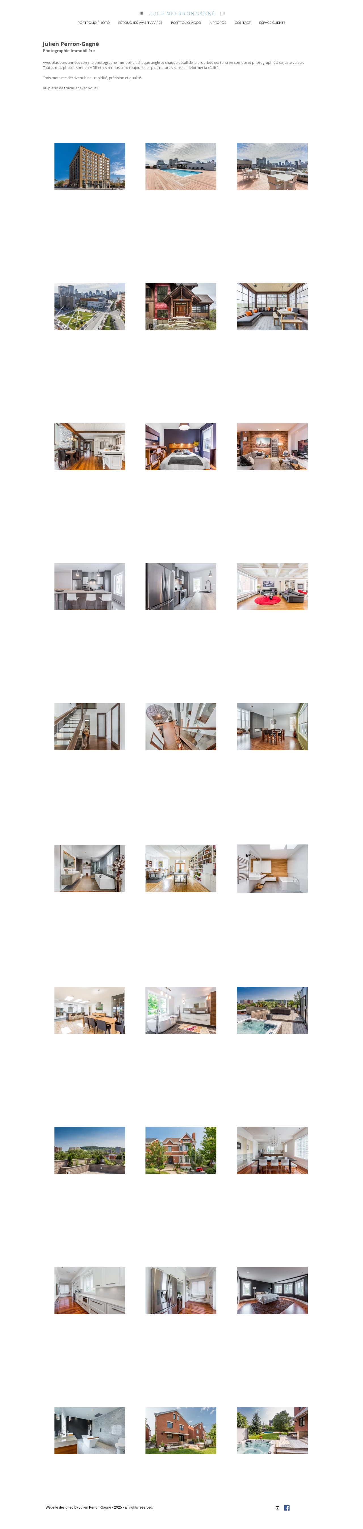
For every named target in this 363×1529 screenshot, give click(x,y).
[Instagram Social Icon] (277, 1508)
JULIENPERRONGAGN (180, 13)
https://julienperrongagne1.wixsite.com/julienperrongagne (95, 1512)
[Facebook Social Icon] (287, 1508)
